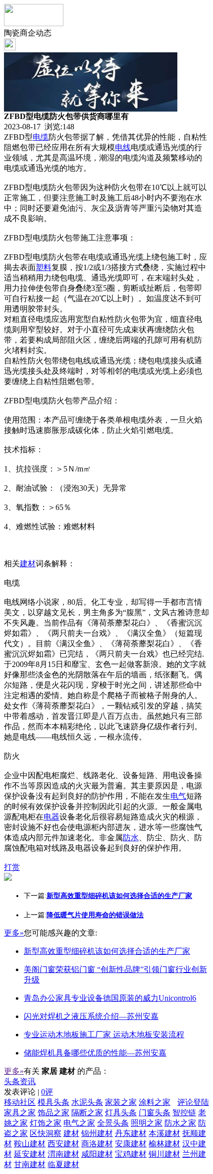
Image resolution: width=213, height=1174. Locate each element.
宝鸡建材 (131, 1154)
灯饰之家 (45, 1123)
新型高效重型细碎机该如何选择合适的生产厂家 (107, 951)
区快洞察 (45, 1133)
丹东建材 (131, 1133)
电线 (123, 147)
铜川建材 (164, 1154)
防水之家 (180, 1123)
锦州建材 (97, 1133)
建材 (28, 563)
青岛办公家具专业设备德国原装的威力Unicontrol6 (110, 998)
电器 (51, 817)
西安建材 (63, 1143)
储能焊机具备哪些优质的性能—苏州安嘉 (95, 1053)
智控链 (184, 1112)
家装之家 (121, 1102)
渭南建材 (63, 1154)
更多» (14, 933)
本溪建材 (164, 1133)
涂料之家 (154, 1102)
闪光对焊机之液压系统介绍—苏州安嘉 (91, 1016)
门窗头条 (154, 1112)
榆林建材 (164, 1143)
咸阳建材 (97, 1154)
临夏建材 (63, 1164)
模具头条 (53, 1102)
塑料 (44, 267)
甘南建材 (30, 1164)
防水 (131, 837)
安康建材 (131, 1143)
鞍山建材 (30, 1143)
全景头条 (113, 1123)
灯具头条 (121, 1112)
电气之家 (79, 1123)
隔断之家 (87, 1112)
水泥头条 (87, 1102)
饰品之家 (53, 1112)
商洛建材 (97, 1143)
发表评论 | (28, 1092)
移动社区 (20, 1102)
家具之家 (20, 1112)
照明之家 (146, 1123)
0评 (47, 1092)
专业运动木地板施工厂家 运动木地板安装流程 (104, 1034)
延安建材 (30, 1154)
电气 (178, 796)
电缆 (41, 137)
